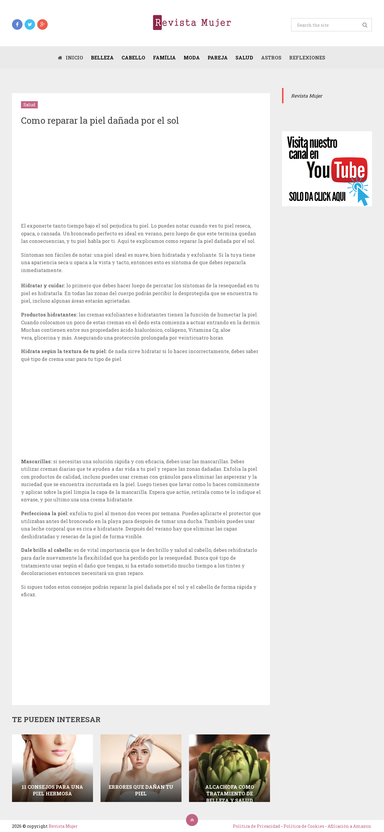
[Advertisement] (141, 175)
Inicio (73, 57)
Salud (244, 57)
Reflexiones (307, 57)
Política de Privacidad (256, 826)
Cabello (133, 57)
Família (164, 57)
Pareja (218, 57)
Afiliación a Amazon (349, 826)
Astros (271, 57)
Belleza (102, 57)
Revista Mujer (63, 826)
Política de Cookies (304, 826)
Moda (192, 57)
